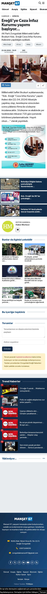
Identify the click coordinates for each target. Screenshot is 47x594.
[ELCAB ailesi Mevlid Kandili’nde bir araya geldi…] (35, 271)
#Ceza (19, 44)
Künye (26, 579)
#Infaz (28, 44)
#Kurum (38, 44)
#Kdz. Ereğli (7, 44)
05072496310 (25, 548)
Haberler (5, 16)
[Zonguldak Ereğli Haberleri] (11, 3)
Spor (29, 575)
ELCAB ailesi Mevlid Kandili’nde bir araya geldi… (33, 281)
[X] (15, 563)
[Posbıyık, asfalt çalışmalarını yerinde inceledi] (35, 249)
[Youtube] (28, 563)
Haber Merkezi (22, 225)
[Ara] (40, 3)
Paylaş (7, 85)
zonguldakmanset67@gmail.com (25, 553)
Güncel (5, 9)
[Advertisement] (23, 487)
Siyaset (33, 9)
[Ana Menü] (43, 3)
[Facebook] (11, 563)
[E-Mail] (18, 230)
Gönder (7, 349)
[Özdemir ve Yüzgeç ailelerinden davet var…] (12, 249)
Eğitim (24, 9)
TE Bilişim (29, 584)
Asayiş (15, 9)
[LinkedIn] (24, 563)
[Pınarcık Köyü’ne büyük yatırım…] (12, 293)
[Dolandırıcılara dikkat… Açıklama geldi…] (12, 271)
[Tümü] (44, 459)
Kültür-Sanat (21, 575)
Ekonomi (33, 572)
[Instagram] (19, 563)
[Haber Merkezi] (8, 226)
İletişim (20, 579)
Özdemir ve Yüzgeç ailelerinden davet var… (10, 259)
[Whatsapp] (32, 563)
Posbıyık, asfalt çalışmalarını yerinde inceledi (33, 259)
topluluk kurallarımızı (24, 357)
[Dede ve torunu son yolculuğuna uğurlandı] (35, 293)
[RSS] (37, 563)
